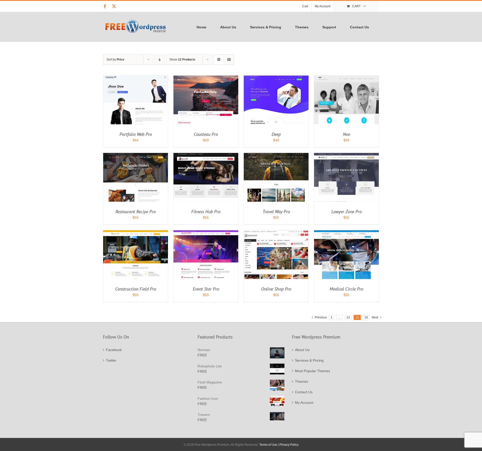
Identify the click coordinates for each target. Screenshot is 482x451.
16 (366, 317)
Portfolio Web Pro (135, 134)
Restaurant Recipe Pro (135, 211)
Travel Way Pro (276, 211)
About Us (302, 350)
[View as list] (229, 60)
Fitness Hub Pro (205, 211)
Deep (276, 134)
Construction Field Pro (135, 289)
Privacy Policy (288, 444)
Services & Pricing (309, 360)
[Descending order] (159, 59)
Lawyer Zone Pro (346, 211)
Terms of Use (268, 444)
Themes (301, 381)
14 (348, 317)
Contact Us (304, 392)
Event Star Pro (206, 289)
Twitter (111, 360)
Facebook (114, 350)
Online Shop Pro (276, 289)
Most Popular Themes (312, 371)
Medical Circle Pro (346, 289)
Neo (346, 134)
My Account (304, 403)
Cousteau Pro (206, 134)
